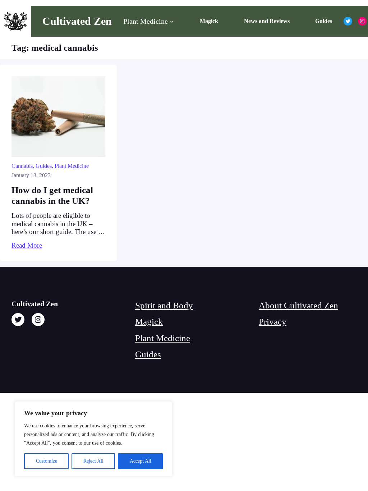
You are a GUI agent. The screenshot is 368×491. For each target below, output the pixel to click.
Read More (27, 245)
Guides (44, 166)
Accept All (140, 461)
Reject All (93, 461)
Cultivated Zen (77, 21)
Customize (46, 461)
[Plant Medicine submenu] (172, 21)
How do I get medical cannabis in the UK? (52, 195)
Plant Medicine (72, 166)
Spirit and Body (164, 305)
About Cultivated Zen (298, 305)
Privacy (272, 321)
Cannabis (22, 166)
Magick (149, 321)
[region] (93, 439)
